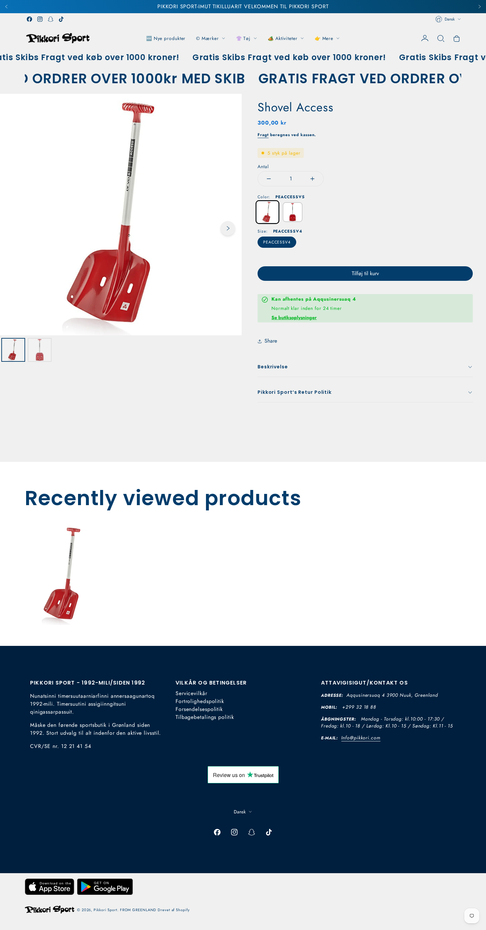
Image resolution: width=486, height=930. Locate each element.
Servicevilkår (191, 693)
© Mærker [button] (207, 38)
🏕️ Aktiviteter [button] (283, 38)
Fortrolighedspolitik (200, 701)
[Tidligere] (7, 7)
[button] (440, 38)
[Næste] (479, 7)
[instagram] (40, 19)
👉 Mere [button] (324, 38)
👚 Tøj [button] (243, 38)
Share (270, 341)
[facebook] (29, 19)
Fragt (263, 135)
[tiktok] (61, 19)
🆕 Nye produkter (166, 38)
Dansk (450, 19)
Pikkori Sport (105, 909)
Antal (263, 166)
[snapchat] (51, 19)
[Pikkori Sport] (58, 38)
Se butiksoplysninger (294, 317)
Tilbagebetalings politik (205, 717)
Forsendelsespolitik (199, 709)
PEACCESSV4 (277, 242)
